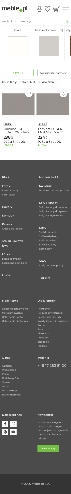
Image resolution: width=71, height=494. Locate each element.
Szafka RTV (45, 248)
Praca (5, 373)
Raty (40, 329)
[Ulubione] (47, 9)
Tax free (42, 345)
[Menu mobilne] (65, 9)
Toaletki (44, 277)
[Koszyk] (56, 9)
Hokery (7, 207)
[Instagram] (13, 424)
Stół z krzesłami (48, 240)
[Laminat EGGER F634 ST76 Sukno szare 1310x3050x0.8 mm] (52, 104)
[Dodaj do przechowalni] (29, 93)
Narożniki (45, 186)
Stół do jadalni (47, 232)
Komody (8, 215)
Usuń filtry (9, 82)
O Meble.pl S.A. (10, 378)
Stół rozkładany (48, 236)
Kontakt (7, 365)
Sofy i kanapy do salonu (53, 207)
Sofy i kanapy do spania (53, 211)
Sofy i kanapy (48, 203)
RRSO (8, 145)
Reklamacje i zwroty (49, 316)
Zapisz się (48, 448)
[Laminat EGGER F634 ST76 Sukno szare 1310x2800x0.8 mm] (18, 104)
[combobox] (53, 72)
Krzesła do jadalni (12, 228)
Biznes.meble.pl (11, 394)
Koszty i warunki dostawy (52, 321)
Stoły (42, 227)
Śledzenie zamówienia (15, 308)
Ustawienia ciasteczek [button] (15, 321)
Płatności (43, 333)
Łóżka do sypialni (12, 258)
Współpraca (9, 369)
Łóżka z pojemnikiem (14, 262)
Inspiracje (43, 341)
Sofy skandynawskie (51, 215)
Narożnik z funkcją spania (54, 190)
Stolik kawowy (47, 244)
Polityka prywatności (50, 312)
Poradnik (42, 337)
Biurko (6, 177)
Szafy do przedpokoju (51, 265)
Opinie (6, 382)
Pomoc (41, 325)
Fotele (6, 186)
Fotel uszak (8, 194)
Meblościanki (48, 177)
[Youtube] (13, 432)
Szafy (42, 261)
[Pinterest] (5, 432)
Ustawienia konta (12, 316)
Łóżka (6, 254)
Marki (5, 386)
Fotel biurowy (10, 190)
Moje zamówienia (12, 312)
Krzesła (7, 224)
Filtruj (18, 73)
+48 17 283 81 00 (51, 366)
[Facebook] (5, 424)
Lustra (6, 275)
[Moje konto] (39, 9)
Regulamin (43, 308)
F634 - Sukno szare (37, 82)
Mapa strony (9, 390)
